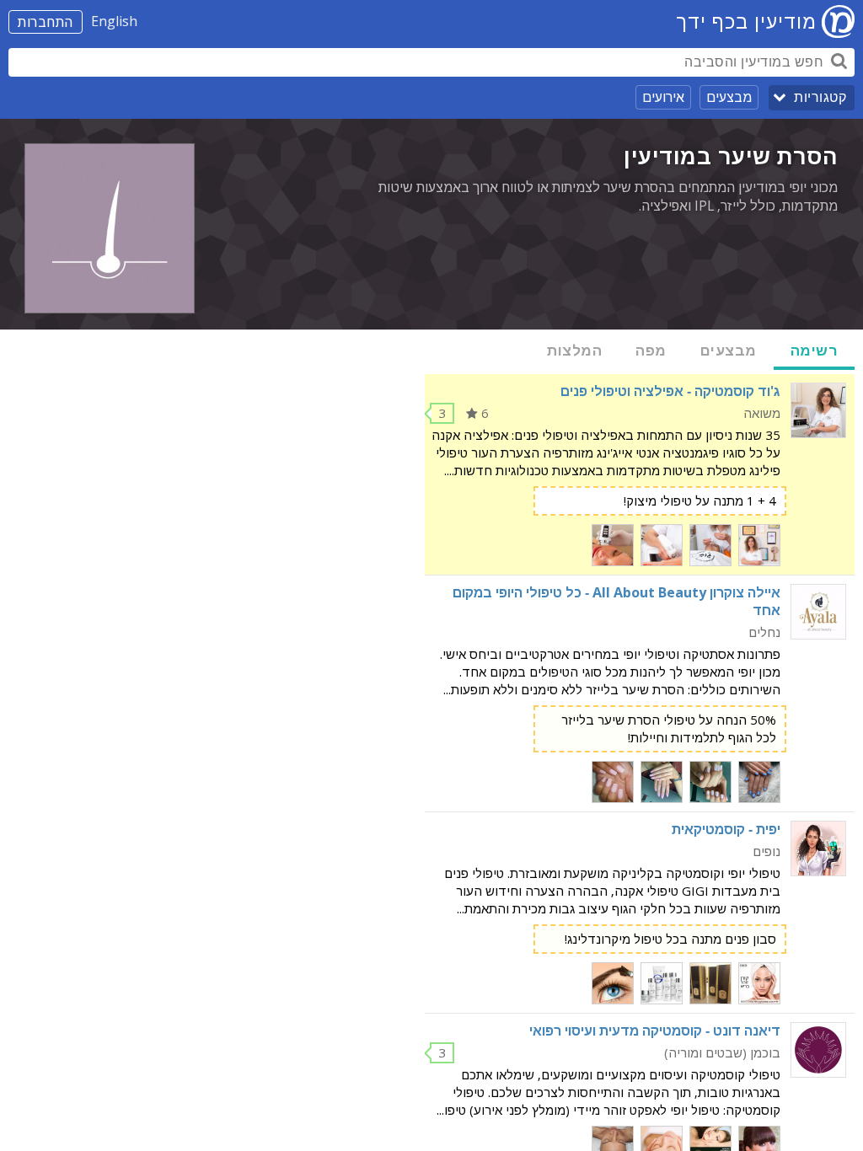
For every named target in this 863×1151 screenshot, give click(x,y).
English (114, 21)
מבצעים (729, 96)
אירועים (663, 96)
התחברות (45, 21)
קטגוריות (820, 97)
